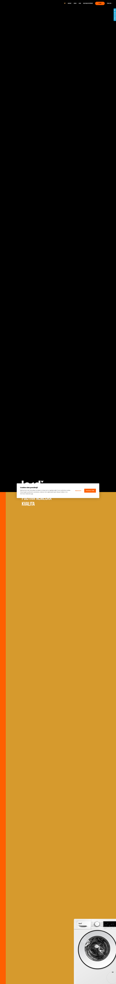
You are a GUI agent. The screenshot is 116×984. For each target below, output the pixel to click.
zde (32, 494)
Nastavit (78, 490)
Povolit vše (90, 490)
